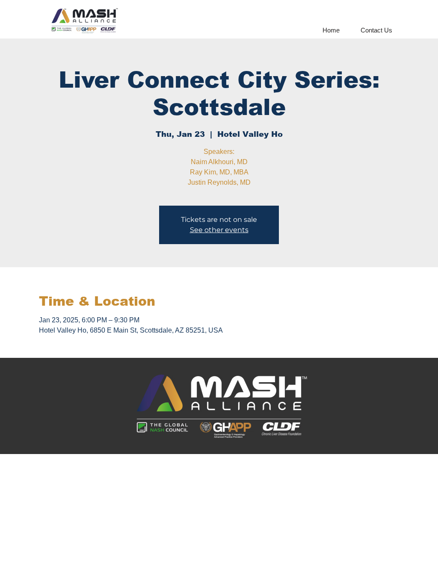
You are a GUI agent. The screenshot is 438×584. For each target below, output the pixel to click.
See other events (219, 230)
